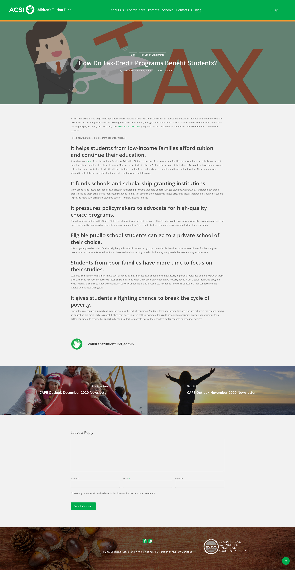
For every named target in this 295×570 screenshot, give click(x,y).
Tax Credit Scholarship (152, 54)
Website (179, 478)
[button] (285, 10)
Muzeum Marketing (182, 551)
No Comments (165, 70)
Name (75, 478)
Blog (133, 54)
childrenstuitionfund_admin (137, 70)
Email (126, 478)
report (89, 161)
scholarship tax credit (129, 126)
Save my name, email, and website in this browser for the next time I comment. (114, 493)
